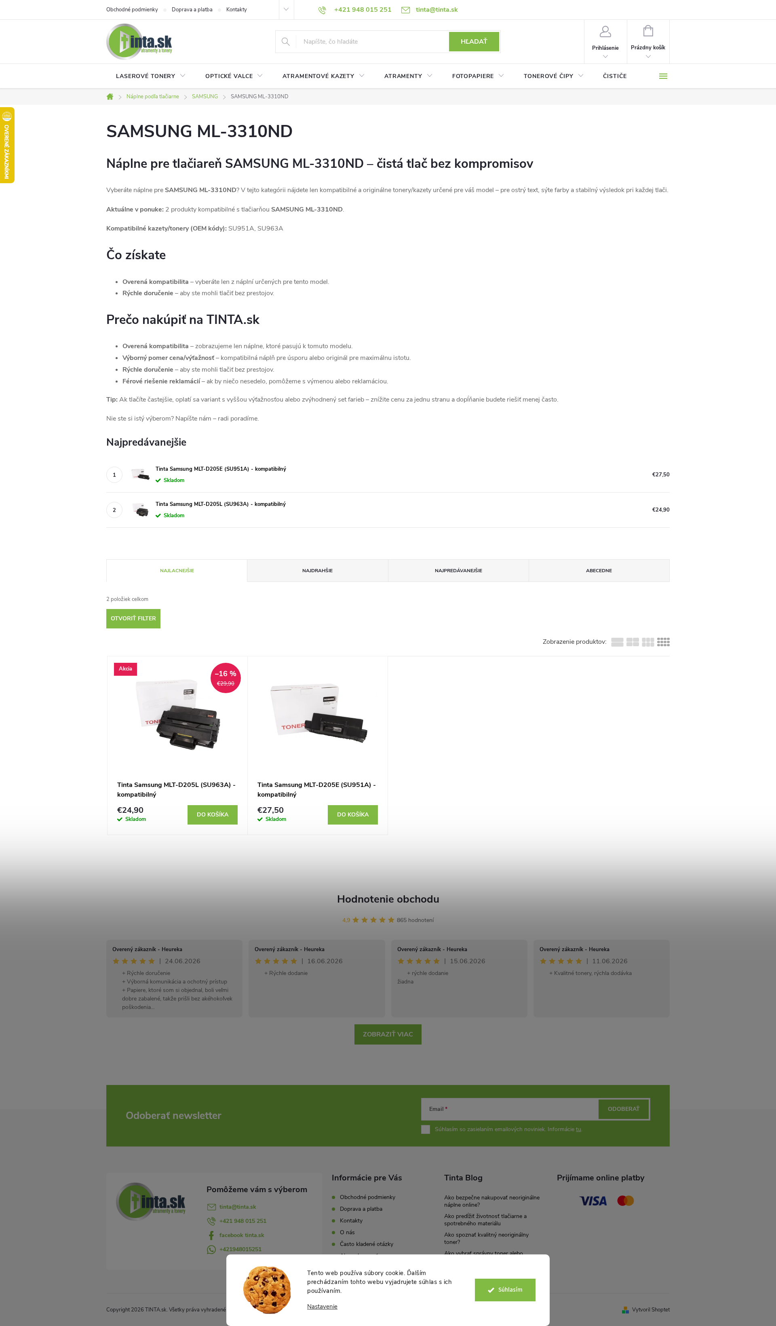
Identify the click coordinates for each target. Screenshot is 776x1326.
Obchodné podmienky (132, 9)
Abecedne (599, 570)
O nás (347, 1232)
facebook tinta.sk (241, 1235)
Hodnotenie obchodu (388, 899)
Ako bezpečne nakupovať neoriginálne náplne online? (492, 1201)
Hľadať (474, 41)
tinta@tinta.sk (237, 1207)
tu (578, 1129)
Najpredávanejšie (458, 570)
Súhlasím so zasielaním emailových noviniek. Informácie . (508, 1129)
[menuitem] (151, 76)
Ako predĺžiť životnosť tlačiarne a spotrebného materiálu (485, 1219)
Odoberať (624, 1109)
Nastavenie (322, 1307)
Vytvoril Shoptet (651, 1309)
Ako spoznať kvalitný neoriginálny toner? (486, 1238)
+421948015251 (240, 1249)
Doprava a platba (192, 9)
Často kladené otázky (366, 1244)
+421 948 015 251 (242, 1221)
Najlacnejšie (177, 570)
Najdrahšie (317, 570)
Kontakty (236, 9)
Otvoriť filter (133, 618)
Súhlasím (510, 1290)
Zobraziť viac (388, 1034)
